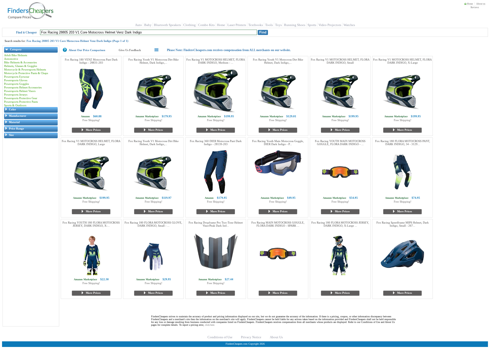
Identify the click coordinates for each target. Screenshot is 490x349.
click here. (210, 325)
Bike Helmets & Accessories (20, 62)
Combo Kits (206, 25)
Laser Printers (236, 25)
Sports (312, 25)
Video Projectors (329, 25)
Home (470, 4)
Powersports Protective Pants (21, 101)
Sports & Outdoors (15, 105)
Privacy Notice (251, 337)
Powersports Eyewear (16, 76)
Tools (269, 25)
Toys (278, 25)
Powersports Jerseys (15, 94)
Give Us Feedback (130, 50)
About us (480, 4)
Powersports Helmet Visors (19, 90)
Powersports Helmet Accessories (23, 87)
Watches (349, 25)
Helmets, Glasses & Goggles (20, 65)
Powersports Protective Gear (20, 98)
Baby (148, 25)
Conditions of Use (219, 337)
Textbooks (255, 25)
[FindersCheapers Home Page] (30, 17)
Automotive (11, 58)
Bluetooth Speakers (167, 25)
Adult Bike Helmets (15, 55)
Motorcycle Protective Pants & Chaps (26, 73)
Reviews (475, 7)
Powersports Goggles (16, 83)
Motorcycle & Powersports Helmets (25, 69)
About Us (276, 337)
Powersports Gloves (15, 80)
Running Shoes (294, 25)
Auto (138, 25)
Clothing (189, 25)
